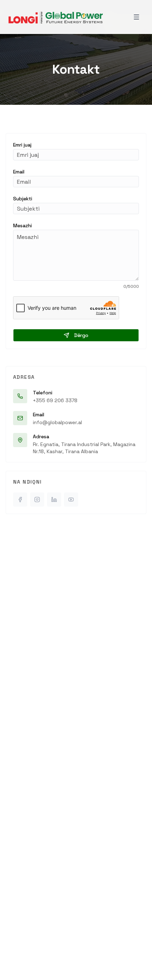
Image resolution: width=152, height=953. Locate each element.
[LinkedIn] (54, 499)
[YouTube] (71, 499)
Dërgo (81, 335)
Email (18, 172)
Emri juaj (22, 145)
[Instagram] (37, 499)
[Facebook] (20, 499)
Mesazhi (22, 225)
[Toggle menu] (136, 17)
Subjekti (22, 198)
